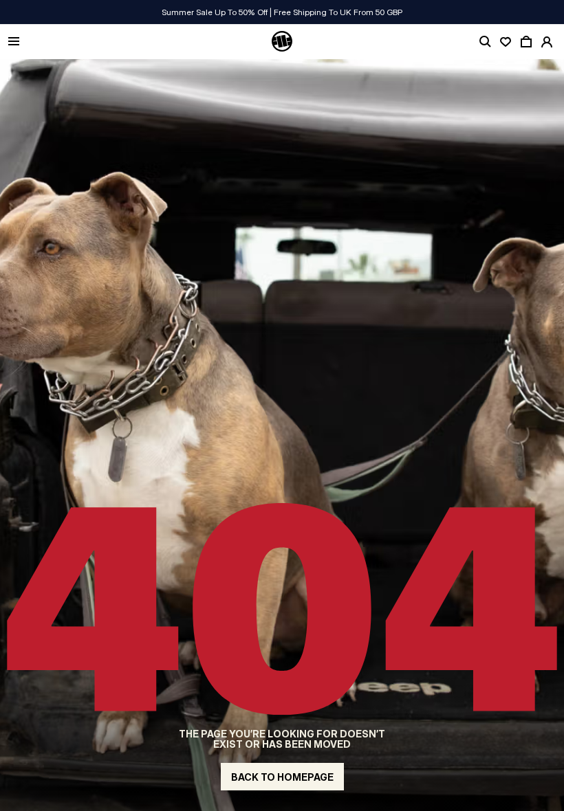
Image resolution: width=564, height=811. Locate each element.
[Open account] (546, 42)
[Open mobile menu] (14, 42)
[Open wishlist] (505, 42)
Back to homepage (282, 777)
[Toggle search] (485, 42)
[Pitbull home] (282, 42)
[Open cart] (526, 42)
